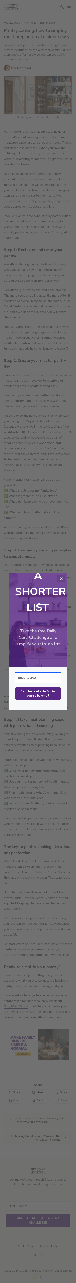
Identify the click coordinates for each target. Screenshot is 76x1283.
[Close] (61, 578)
